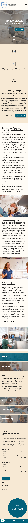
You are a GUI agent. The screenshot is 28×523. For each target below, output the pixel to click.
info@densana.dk (9, 491)
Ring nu (8, 29)
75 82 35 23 (7, 487)
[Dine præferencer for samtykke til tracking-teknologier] (2, 520)
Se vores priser (9, 321)
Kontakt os (21, 115)
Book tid (20, 29)
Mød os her (8, 115)
